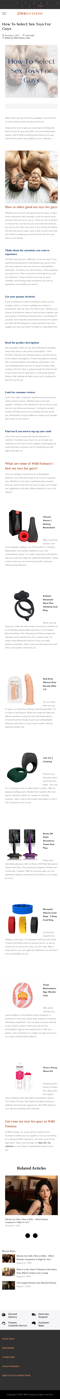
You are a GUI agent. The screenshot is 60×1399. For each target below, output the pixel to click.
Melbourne (52, 3)
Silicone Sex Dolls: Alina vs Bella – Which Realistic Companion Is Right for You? (35, 1258)
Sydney (26, 6)
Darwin (37, 3)
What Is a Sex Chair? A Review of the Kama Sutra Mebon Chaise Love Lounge (36, 1271)
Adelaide (21, 3)
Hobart (44, 3)
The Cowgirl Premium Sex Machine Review (36, 1283)
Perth (19, 6)
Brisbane (29, 3)
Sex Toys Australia (9, 3)
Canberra (34, 6)
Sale (41, 6)
